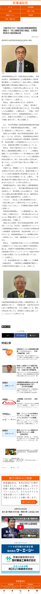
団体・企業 (7, 326)
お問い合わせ (30, 587)
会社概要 (10, 584)
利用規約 (30, 584)
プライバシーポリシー (11, 587)
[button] (33, 335)
